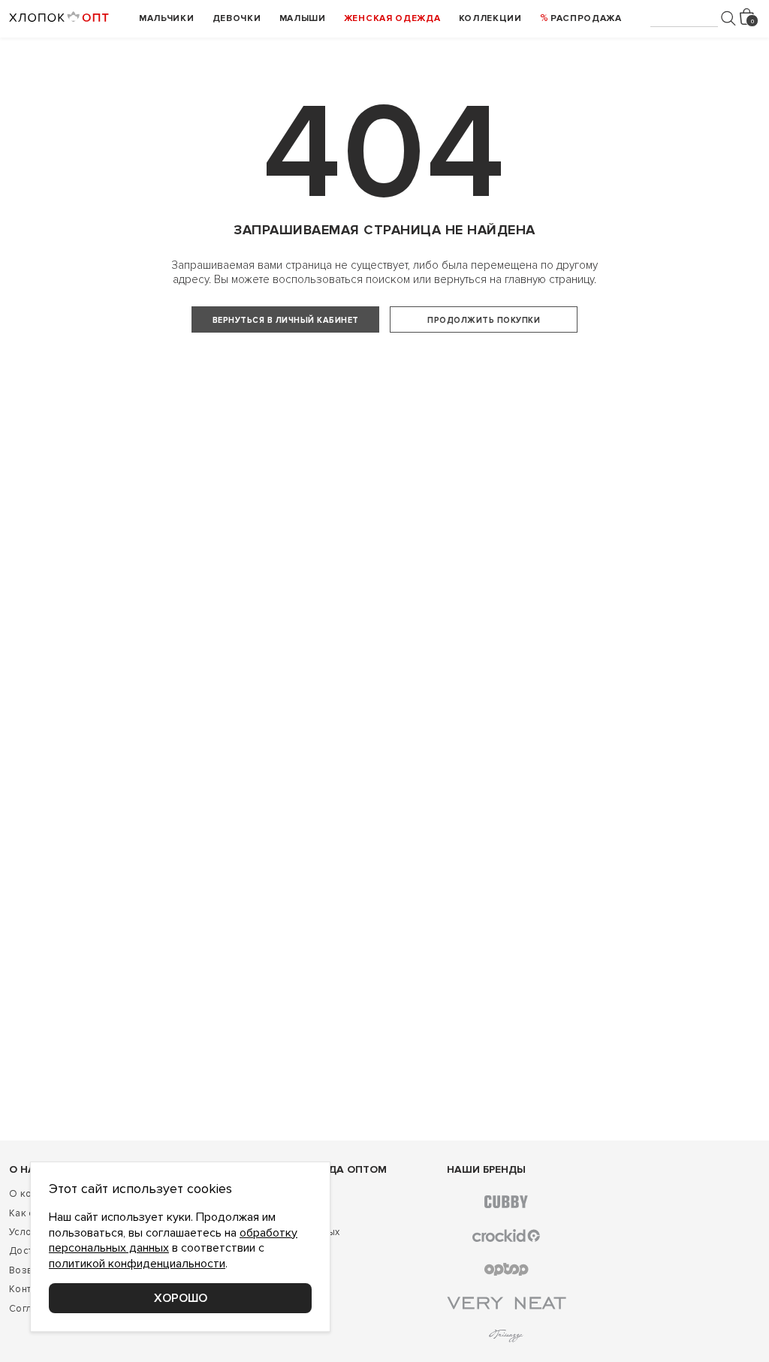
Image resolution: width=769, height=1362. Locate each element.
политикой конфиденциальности (137, 1263)
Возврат (28, 1270)
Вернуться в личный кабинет (286, 320)
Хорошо (180, 1298)
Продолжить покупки (483, 320)
